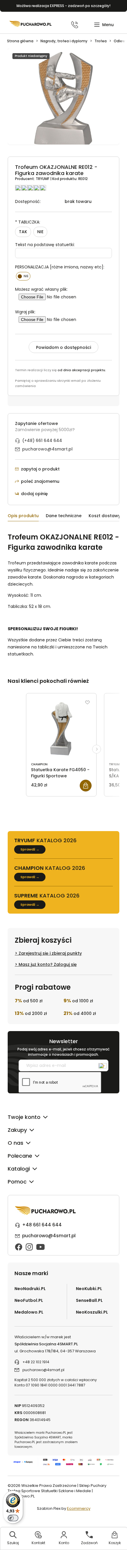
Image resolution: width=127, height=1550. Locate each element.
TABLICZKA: (27, 222)
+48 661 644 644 (42, 1225)
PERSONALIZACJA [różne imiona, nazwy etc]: (59, 267)
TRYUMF (43, 178)
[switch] (13, 1518)
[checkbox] (23, 276)
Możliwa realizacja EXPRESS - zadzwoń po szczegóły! (63, 5)
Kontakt (38, 1542)
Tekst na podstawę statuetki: (45, 245)
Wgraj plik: (25, 312)
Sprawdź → (29, 849)
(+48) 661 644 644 (42, 440)
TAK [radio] (23, 232)
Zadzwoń (89, 1542)
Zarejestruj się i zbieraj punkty (50, 953)
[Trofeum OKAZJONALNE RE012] (63, 99)
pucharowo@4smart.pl (47, 449)
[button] (104, 25)
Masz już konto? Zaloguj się (48, 964)
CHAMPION (39, 764)
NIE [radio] (40, 232)
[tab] (27, 516)
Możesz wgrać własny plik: (41, 289)
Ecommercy (78, 1508)
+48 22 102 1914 (35, 1361)
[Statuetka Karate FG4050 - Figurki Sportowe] (61, 728)
